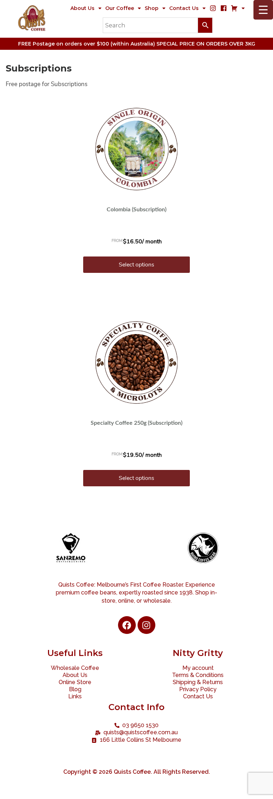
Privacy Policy (197, 689)
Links (75, 696)
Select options (136, 265)
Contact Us (184, 8)
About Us (82, 8)
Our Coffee (119, 8)
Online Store (75, 682)
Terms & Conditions (198, 675)
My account (198, 668)
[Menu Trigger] (263, 10)
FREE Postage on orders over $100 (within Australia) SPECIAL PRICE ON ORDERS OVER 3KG (136, 44)
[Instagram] (146, 625)
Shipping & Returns (198, 682)
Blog (75, 689)
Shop (152, 8)
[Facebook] (127, 625)
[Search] (157, 25)
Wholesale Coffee (75, 668)
